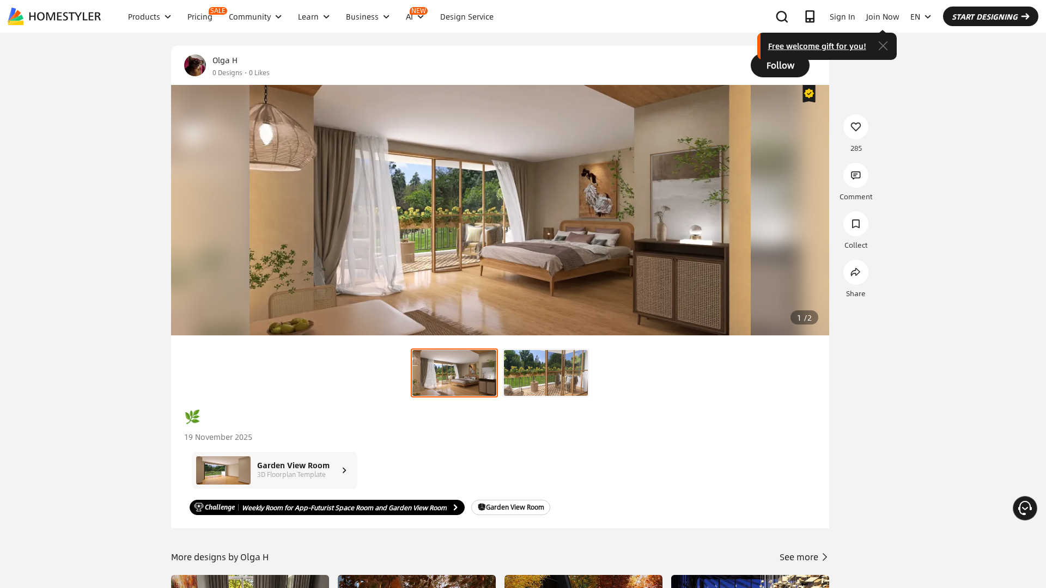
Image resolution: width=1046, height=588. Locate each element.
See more (800, 557)
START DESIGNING (985, 16)
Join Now (882, 16)
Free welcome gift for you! (817, 45)
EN (915, 16)
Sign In (842, 16)
